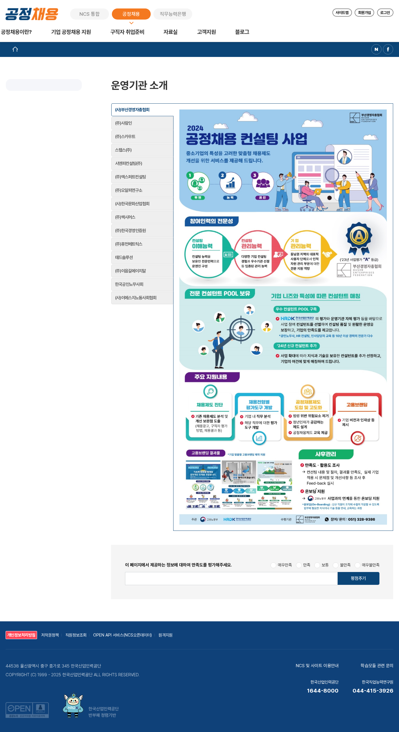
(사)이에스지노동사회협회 (135, 297)
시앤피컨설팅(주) (128, 163)
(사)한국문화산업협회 (132, 203)
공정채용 (131, 14)
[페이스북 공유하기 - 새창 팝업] (388, 49)
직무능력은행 (173, 14)
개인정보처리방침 (21, 635)
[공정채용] (32, 14)
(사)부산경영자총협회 (132, 109)
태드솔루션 (124, 257)
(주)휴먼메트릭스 (128, 244)
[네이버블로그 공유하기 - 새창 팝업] (376, 49)
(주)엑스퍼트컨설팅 (130, 177)
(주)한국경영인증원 (130, 230)
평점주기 (358, 578)
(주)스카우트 (125, 136)
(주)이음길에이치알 (130, 271)
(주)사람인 (123, 123)
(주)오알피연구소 (128, 190)
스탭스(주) (123, 150)
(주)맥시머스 (125, 217)
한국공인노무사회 (129, 284)
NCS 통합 (89, 14)
